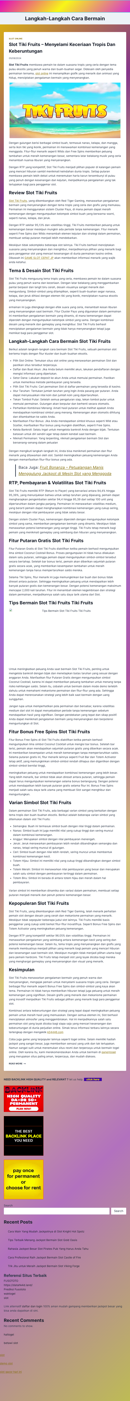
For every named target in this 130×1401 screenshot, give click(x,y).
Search (8, 1205)
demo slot (6, 1363)
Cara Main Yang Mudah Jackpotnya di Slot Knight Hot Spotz (46, 1231)
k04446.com (55, 1032)
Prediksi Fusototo (15, 1289)
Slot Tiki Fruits (18, 200)
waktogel (9, 1293)
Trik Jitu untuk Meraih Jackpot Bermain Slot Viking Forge (44, 1266)
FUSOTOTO (11, 1280)
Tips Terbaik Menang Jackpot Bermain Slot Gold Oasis (42, 1240)
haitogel (9, 1334)
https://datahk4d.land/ (18, 1285)
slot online (41, 73)
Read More (17, 1063)
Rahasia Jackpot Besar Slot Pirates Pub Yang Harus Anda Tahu (48, 1248)
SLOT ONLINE (16, 38)
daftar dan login (32, 1306)
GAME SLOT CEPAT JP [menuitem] (39, 257)
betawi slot (11, 1343)
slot (6, 1298)
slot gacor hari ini (11, 1371)
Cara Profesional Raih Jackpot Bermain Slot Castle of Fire (44, 1257)
